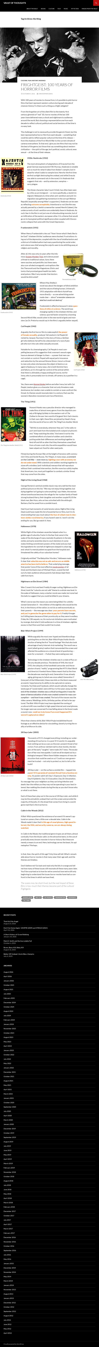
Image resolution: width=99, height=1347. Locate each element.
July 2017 (7, 1220)
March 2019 (8, 1163)
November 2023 (10, 1029)
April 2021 (8, 1089)
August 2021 (8, 1081)
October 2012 (9, 1307)
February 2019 (9, 1168)
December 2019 (10, 1129)
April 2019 (8, 1159)
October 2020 (9, 1102)
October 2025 (9, 985)
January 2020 (9, 1124)
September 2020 (10, 1107)
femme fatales (39, 384)
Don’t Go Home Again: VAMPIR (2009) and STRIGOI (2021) (26, 928)
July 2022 (7, 1059)
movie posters (58, 567)
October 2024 (9, 1007)
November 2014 (10, 1272)
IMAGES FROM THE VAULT (89, 8)
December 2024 (10, 1002)
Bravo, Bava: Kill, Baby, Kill (14, 947)
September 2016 (10, 1250)
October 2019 (9, 1133)
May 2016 (7, 1259)
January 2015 (9, 1263)
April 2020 (8, 1116)
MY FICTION (75, 8)
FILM (59, 8)
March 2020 (8, 1120)
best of (38, 897)
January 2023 (9, 1050)
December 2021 (10, 1072)
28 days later (27, 897)
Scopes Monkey (32, 256)
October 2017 (9, 1216)
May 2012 (7, 1329)
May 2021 (7, 1085)
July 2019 (7, 1146)
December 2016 (10, 1237)
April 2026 (8, 976)
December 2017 (10, 1211)
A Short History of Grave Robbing (16, 934)
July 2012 (7, 1320)
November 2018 (10, 1172)
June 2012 (7, 1324)
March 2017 (8, 1229)
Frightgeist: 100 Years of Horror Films (47, 86)
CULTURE (51, 8)
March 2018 (8, 1203)
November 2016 (10, 1242)
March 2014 (8, 1281)
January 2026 (9, 981)
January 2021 (9, 1098)
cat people (48, 897)
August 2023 (8, 1037)
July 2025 (7, 994)
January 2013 (9, 1298)
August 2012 (8, 1316)
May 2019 (7, 1155)
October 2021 (9, 1076)
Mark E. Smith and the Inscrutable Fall (18, 941)
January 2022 (9, 1068)
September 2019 (10, 1137)
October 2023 (9, 1033)
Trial (41, 256)
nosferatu (72, 897)
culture (24, 80)
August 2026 (8, 972)
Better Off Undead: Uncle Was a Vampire (19, 954)
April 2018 (8, 1198)
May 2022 (7, 1063)
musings (42, 80)
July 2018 (7, 1185)
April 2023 (8, 1046)
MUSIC (66, 8)
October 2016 (9, 1246)
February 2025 (9, 998)
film (29, 80)
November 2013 (10, 1290)
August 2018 (8, 1181)
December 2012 (10, 1303)
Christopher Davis (45, 94)
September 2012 (10, 1311)
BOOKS (43, 8)
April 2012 (8, 1333)
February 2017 (9, 1233)
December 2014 (10, 1268)
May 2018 (7, 1194)
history (35, 80)
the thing (26, 900)
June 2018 (7, 1189)
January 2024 (9, 1024)
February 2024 (9, 1020)
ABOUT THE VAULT (32, 8)
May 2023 (7, 1042)
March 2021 (8, 1094)
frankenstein (60, 897)
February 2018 (9, 1207)
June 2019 (7, 1150)
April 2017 (8, 1224)
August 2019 (8, 1142)
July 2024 (7, 1015)
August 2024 (8, 1011)
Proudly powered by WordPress (14, 1344)
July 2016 (7, 1255)
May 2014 (7, 1276)
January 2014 (9, 1285)
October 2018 (9, 1176)
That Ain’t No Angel (11, 921)
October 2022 (9, 1055)
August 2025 (8, 989)
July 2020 (7, 1111)
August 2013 (8, 1294)
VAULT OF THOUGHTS (15, 3)
